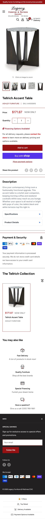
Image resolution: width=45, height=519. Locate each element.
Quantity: (6, 120)
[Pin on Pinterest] (31, 170)
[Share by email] (40, 170)
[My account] (22, 19)
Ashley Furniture (10, 104)
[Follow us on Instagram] (9, 464)
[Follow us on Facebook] (4, 464)
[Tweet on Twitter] (36, 170)
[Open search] (17, 19)
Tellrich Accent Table (14, 317)
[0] (27, 19)
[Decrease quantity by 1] (14, 120)
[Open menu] (3, 12)
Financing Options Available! (17, 129)
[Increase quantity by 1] (28, 120)
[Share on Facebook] (26, 170)
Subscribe (10, 450)
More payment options (22, 161)
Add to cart (23, 148)
